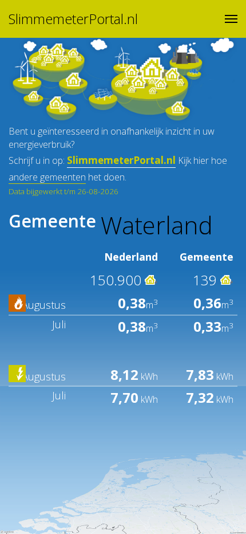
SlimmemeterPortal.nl (73, 19)
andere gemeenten (47, 177)
